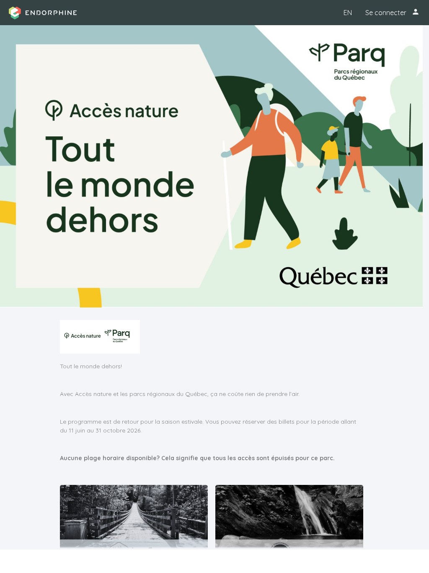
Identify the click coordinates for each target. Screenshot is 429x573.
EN (348, 12)
